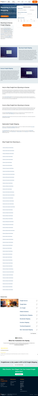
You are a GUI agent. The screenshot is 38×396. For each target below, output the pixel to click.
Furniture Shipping (24, 322)
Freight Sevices (24, 300)
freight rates (26, 131)
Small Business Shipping (26, 315)
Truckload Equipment (25, 326)
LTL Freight (22, 308)
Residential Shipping (25, 318)
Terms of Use (35, 394)
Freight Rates (23, 304)
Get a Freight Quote (4, 16)
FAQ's (11, 383)
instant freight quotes (6, 130)
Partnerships (2, 385)
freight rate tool (14, 131)
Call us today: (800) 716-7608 (19, 4)
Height (24, 19)
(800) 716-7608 (22, 381)
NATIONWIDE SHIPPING (5, 19)
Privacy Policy (31, 394)
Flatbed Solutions (24, 311)
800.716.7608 (19, 131)
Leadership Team (3, 384)
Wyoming (13, 126)
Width (21, 19)
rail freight (5, 31)
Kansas (16, 126)
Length (18, 19)
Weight (31, 19)
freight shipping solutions (6, 29)
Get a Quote (35, 1)
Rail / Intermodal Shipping (26, 329)
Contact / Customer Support (4, 386)
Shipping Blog (12, 382)
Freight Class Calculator (13, 381)
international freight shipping (11, 127)
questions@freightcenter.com (23, 391)
